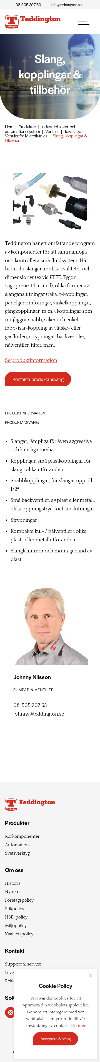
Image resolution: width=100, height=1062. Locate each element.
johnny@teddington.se (38, 714)
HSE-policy (16, 917)
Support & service (23, 964)
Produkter (27, 126)
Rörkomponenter (22, 836)
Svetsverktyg (17, 853)
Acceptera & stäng (56, 1038)
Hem (9, 126)
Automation (17, 844)
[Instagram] (10, 1012)
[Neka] (90, 975)
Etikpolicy (14, 908)
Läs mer (78, 1026)
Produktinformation (25, 413)
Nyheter (13, 891)
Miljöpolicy (16, 925)
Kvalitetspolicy (19, 933)
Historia (13, 883)
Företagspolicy (19, 900)
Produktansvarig (22, 422)
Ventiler (52, 131)
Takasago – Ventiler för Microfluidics (44, 133)
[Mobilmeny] (83, 22)
